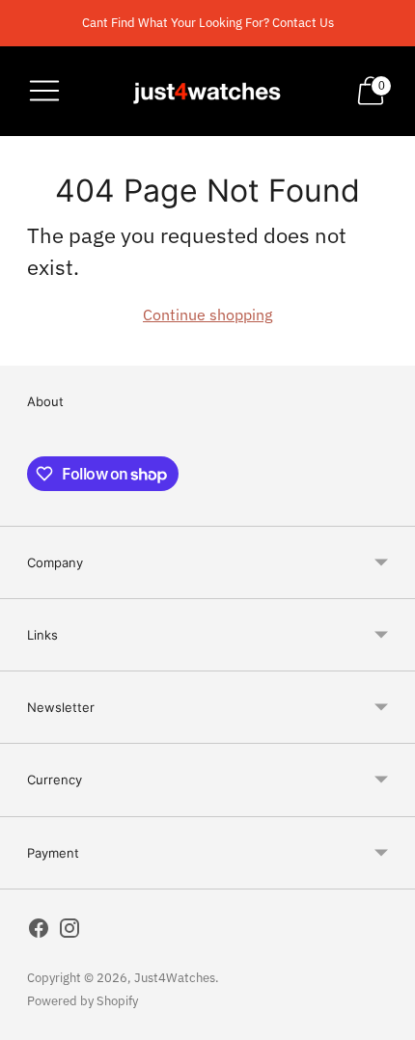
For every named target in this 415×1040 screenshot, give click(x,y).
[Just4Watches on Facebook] (38, 932)
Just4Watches (174, 978)
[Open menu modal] (44, 91)
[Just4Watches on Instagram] (69, 932)
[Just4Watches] (207, 91)
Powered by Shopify (82, 1001)
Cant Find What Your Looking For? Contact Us (208, 22)
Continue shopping (207, 314)
